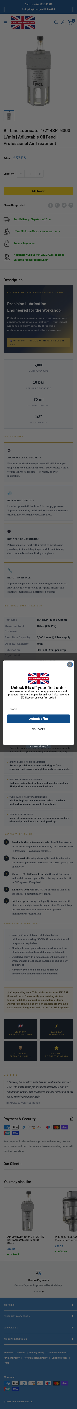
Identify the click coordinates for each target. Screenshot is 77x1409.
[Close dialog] (70, 664)
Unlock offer (38, 719)
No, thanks (38, 729)
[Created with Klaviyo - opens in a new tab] (38, 747)
